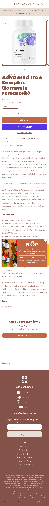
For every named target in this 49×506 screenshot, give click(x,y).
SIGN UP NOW (32, 262)
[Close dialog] (45, 240)
